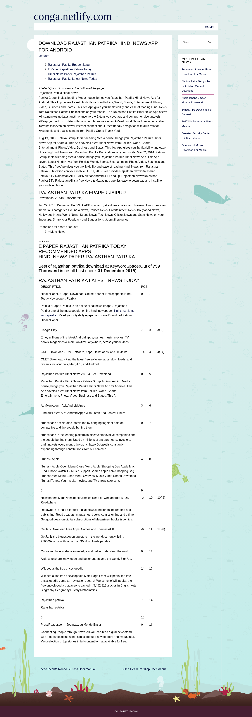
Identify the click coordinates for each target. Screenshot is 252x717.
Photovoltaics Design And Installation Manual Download (196, 86)
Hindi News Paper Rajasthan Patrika (72, 74)
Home (209, 26)
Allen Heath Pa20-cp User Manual (144, 669)
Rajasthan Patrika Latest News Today (72, 78)
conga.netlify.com (73, 16)
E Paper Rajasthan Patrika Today (70, 69)
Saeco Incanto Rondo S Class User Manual (67, 669)
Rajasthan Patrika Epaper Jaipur (69, 64)
